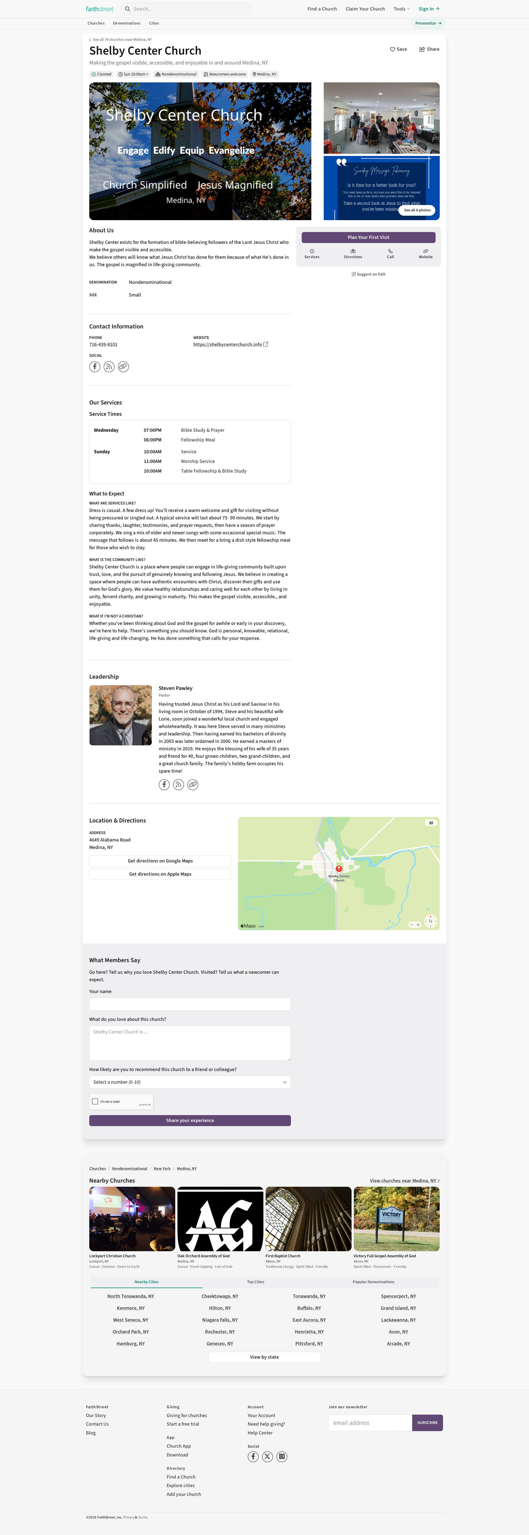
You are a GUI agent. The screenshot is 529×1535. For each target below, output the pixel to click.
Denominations (126, 23)
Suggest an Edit (370, 274)
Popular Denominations (373, 1282)
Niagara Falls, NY (220, 1320)
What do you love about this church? (127, 1019)
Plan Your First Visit (369, 237)
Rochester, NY (220, 1331)
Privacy (128, 1517)
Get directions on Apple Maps (160, 874)
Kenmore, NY (131, 1308)
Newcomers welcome (227, 74)
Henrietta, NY (309, 1331)
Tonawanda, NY (309, 1296)
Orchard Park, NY (131, 1331)
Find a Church (322, 9)
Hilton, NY (220, 1308)
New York (162, 1169)
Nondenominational (179, 74)
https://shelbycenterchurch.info (227, 344)
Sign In (426, 9)
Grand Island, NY (398, 1308)
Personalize (428, 23)
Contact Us (97, 1424)
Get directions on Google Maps (160, 860)
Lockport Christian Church (112, 1256)
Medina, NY (266, 74)
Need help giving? (266, 1424)
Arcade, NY (398, 1343)
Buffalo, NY (309, 1308)
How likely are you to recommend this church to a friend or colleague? (163, 1069)
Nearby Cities (146, 1282)
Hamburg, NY (131, 1343)
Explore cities (181, 1485)
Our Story (96, 1415)
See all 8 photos (417, 210)
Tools (400, 9)
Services (311, 257)
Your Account (261, 1415)
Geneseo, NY (220, 1343)
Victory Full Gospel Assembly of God (385, 1256)
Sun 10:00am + (136, 74)
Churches (96, 23)
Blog (91, 1432)
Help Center (260, 1432)
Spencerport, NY (398, 1296)
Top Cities (255, 1282)
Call (390, 257)
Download (177, 1455)
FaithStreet (100, 8)
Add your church (184, 1494)
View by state (264, 1357)
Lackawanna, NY (398, 1320)
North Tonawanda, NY (130, 1296)
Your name (100, 991)
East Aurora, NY (309, 1320)
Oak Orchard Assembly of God (203, 1256)
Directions (353, 257)
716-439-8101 (103, 344)
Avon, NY (398, 1331)
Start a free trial (183, 1424)
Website (426, 257)
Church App (179, 1446)
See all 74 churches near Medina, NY (122, 39)
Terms (143, 1517)
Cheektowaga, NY (220, 1296)
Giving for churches (187, 1415)
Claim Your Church (365, 9)
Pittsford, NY (309, 1343)
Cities (154, 23)
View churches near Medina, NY (403, 1180)
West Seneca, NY (130, 1320)
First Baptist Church (283, 1256)
